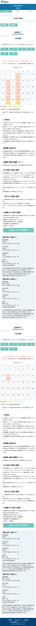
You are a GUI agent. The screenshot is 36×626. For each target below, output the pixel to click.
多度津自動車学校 (18, 5)
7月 (4, 344)
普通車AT (4, 24)
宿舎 (18, 11)
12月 (13, 348)
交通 (30, 11)
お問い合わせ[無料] (18, 525)
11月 (4, 348)
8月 (13, 344)
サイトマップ (23, 622)
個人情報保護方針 (14, 622)
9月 (22, 344)
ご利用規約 (25, 619)
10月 (31, 344)
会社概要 (10, 619)
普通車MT (13, 24)
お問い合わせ (17, 619)
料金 (6, 11)
